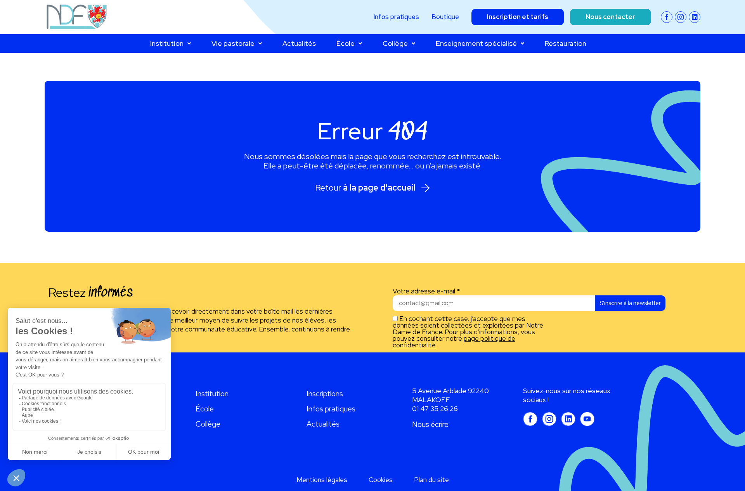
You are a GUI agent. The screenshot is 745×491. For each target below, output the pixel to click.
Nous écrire (430, 424)
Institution (167, 43)
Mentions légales (321, 479)
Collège (395, 43)
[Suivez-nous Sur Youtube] (587, 419)
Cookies (381, 479)
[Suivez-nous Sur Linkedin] (694, 17)
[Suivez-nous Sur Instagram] (680, 17)
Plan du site (431, 479)
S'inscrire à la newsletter (630, 303)
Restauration (565, 43)
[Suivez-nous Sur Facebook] (666, 17)
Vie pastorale (233, 43)
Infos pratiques (331, 409)
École (345, 43)
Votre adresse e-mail (426, 291)
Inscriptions (325, 394)
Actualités (299, 43)
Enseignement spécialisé (476, 43)
